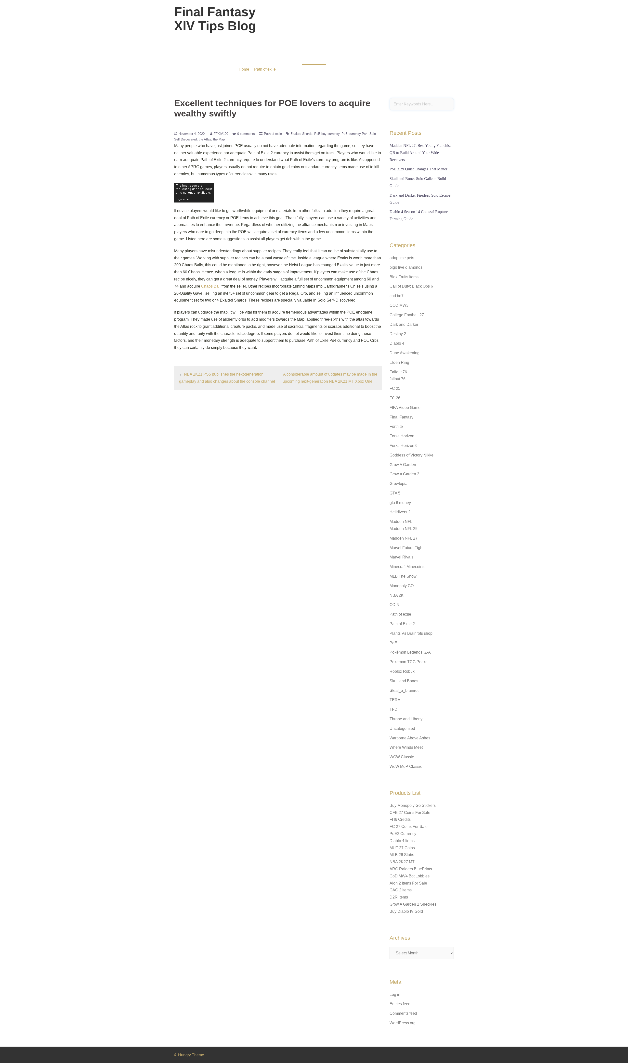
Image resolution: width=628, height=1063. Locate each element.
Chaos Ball (211, 286)
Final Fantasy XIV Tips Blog (215, 19)
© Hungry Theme (189, 1055)
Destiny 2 (398, 334)
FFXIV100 (221, 134)
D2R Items (399, 897)
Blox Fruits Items (404, 277)
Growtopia (398, 483)
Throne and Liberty (406, 719)
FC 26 (395, 398)
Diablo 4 (397, 343)
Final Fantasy (401, 417)
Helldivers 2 (400, 512)
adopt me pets (402, 258)
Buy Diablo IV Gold (406, 911)
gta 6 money (400, 503)
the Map (219, 139)
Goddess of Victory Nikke (411, 455)
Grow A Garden (403, 465)
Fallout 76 (398, 372)
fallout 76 (398, 379)
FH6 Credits (400, 819)
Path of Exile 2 (402, 624)
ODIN (394, 605)
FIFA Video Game (405, 407)
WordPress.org (403, 1023)
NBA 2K (397, 595)
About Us (415, 22)
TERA (395, 700)
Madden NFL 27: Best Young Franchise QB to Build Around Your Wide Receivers (420, 152)
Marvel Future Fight (406, 548)
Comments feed (403, 1013)
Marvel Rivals (401, 557)
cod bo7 (397, 296)
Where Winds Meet (406, 747)
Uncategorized (402, 728)
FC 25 (395, 388)
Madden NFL (401, 521)
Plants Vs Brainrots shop (411, 633)
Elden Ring (399, 362)
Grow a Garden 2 (404, 474)
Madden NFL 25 (404, 529)
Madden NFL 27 (404, 538)
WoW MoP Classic (406, 766)
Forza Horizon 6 (404, 445)
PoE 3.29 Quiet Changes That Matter (418, 169)
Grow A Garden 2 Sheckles (413, 904)
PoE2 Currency (403, 834)
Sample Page (440, 22)
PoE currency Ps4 (354, 134)
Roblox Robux (402, 671)
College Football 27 (407, 315)
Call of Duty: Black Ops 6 (411, 286)
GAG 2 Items (401, 890)
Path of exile (265, 69)
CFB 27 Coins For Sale (410, 812)
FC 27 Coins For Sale (409, 826)
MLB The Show (403, 576)
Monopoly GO (402, 586)
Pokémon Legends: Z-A (410, 652)
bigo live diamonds (406, 267)
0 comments (246, 134)
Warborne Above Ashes (410, 738)
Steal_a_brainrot (404, 690)
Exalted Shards (301, 134)
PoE (393, 643)
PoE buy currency (327, 134)
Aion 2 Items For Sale (408, 883)
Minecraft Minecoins (407, 567)
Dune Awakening (404, 353)
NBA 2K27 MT (402, 862)
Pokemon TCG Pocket (409, 662)
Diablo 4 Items (402, 841)
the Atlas (205, 139)
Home (244, 69)
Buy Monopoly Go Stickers (413, 805)
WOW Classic (402, 757)
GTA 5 (395, 493)
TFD (393, 709)
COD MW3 (399, 305)
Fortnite (396, 426)
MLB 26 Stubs (402, 855)
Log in (395, 994)
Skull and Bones (404, 681)
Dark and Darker (404, 324)
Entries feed (400, 1004)
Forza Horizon (402, 436)
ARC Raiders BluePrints (411, 869)
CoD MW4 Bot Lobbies (410, 876)
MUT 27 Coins (402, 848)
